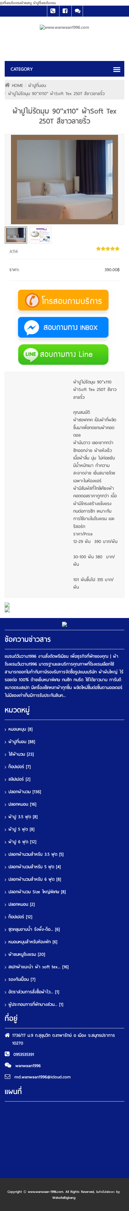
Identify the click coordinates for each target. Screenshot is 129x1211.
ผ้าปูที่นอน (37, 85)
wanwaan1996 (28, 1065)
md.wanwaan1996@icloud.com (42, 1077)
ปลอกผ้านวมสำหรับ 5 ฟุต (34, 866)
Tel (52, 11)
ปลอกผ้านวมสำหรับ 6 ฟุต (34, 879)
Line (77, 11)
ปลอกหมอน (22, 804)
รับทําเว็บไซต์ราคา (105, 1192)
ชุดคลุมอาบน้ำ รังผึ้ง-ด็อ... (34, 929)
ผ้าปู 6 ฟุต (22, 841)
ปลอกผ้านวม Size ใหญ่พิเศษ (37, 891)
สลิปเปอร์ (19, 779)
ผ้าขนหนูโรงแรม (26, 954)
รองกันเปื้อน (21, 979)
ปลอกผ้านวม (24, 791)
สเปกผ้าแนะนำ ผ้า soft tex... (38, 966)
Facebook (64, 11)
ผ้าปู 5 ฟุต (21, 829)
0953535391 (23, 1054)
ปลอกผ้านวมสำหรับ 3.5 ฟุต (36, 854)
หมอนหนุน (20, 729)
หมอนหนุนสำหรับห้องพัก (32, 941)
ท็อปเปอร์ (19, 766)
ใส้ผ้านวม (21, 754)
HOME (17, 85)
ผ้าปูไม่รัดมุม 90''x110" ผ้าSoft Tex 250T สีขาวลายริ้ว (56, 93)
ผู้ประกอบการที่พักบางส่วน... (35, 1004)
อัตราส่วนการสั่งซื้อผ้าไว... (33, 992)
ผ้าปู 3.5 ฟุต (23, 816)
